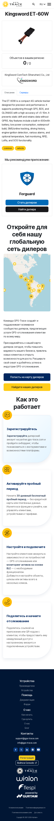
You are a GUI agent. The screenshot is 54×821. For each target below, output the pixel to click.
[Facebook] (16, 749)
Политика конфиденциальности (35, 808)
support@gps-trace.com (27, 738)
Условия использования (16, 808)
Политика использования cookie (22, 812)
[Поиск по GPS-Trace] (33, 4)
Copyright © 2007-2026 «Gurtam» (27, 817)
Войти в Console (25, 763)
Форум (27, 704)
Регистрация (27, 758)
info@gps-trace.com (27, 742)
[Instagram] (33, 749)
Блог (27, 728)
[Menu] (49, 4)
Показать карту (27, 282)
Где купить (27, 719)
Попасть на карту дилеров (27, 377)
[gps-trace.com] (12, 4)
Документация (27, 700)
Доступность (38, 812)
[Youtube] (38, 749)
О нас (27, 723)
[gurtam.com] (27, 778)
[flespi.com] (27, 786)
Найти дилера (27, 209)
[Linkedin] (27, 749)
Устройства (27, 690)
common (8, 148)
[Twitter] (21, 749)
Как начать (27, 714)
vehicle (20, 148)
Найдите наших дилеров (27, 387)
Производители (27, 686)
